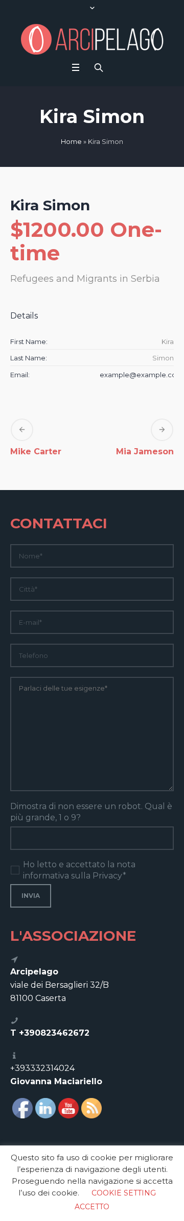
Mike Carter (35, 451)
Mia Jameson (145, 451)
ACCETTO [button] (92, 1206)
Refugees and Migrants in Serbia (85, 278)
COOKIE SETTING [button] (123, 1193)
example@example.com (141, 375)
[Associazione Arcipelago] (92, 39)
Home (71, 141)
